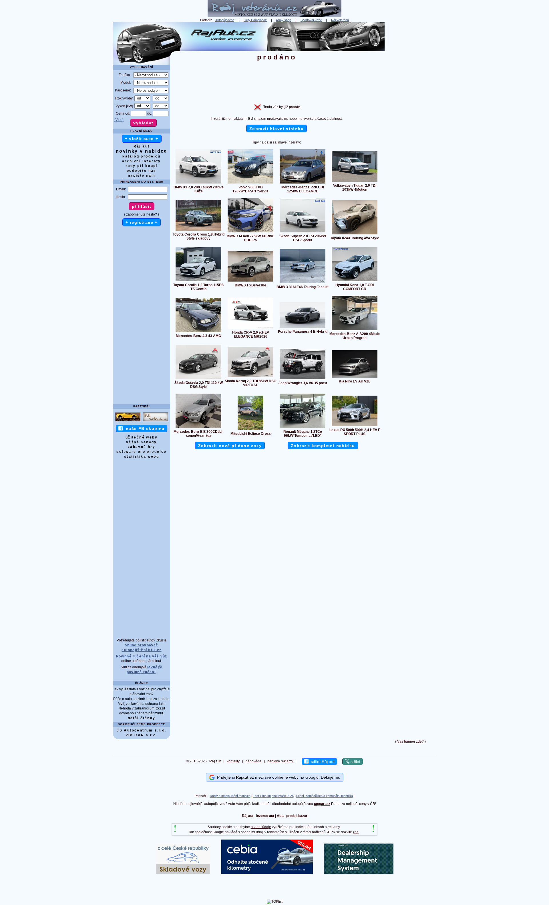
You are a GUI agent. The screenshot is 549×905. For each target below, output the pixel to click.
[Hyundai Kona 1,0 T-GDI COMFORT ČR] (354, 281)
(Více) (119, 120)
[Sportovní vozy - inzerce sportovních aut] (127, 421)
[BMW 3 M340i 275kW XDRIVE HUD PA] (250, 232)
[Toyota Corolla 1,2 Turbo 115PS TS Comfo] (198, 281)
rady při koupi (142, 166)
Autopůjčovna (224, 20)
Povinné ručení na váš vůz (141, 656)
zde (356, 832)
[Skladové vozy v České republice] (183, 873)
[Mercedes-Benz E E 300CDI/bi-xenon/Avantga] (198, 428)
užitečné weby (142, 437)
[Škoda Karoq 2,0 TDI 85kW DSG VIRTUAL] (250, 377)
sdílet (354, 761)
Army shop (283, 20)
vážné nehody (141, 442)
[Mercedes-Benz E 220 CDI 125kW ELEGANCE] (302, 183)
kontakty (233, 761)
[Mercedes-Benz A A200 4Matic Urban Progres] (354, 330)
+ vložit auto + (141, 138)
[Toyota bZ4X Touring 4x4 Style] (354, 234)
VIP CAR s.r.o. (142, 735)
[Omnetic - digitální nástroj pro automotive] (358, 873)
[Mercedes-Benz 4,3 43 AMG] (198, 332)
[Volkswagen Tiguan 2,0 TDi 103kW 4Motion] (354, 182)
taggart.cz (322, 804)
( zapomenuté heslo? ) (141, 214)
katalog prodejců (141, 156)
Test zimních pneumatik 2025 (273, 796)
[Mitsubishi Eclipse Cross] (250, 430)
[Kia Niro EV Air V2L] (354, 377)
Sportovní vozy (311, 20)
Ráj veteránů (340, 20)
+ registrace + (142, 222)
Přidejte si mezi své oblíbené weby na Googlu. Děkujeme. (277, 777)
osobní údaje (261, 827)
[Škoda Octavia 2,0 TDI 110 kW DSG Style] (198, 379)
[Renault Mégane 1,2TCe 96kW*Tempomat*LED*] (302, 428)
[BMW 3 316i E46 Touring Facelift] (302, 283)
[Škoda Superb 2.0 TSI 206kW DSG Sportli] (302, 232)
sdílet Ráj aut (322, 761)
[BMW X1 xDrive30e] (250, 281)
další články (142, 718)
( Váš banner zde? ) (410, 741)
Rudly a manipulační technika (230, 796)
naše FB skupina (144, 428)
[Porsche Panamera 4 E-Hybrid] (302, 328)
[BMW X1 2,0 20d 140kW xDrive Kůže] (198, 183)
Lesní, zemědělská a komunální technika (324, 796)
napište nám (141, 176)
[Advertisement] (410, 108)
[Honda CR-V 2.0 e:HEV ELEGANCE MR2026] (250, 328)
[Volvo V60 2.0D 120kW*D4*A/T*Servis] (250, 183)
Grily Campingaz (255, 20)
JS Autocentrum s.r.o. (141, 730)
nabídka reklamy (280, 761)
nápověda (253, 761)
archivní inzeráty (141, 161)
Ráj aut (142, 146)
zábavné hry (141, 447)
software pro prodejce (141, 452)
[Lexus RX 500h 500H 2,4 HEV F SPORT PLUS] (354, 426)
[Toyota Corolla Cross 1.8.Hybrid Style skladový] (198, 230)
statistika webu (141, 457)
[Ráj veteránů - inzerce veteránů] (274, 16)
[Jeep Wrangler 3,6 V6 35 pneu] (302, 379)
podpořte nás (141, 171)
